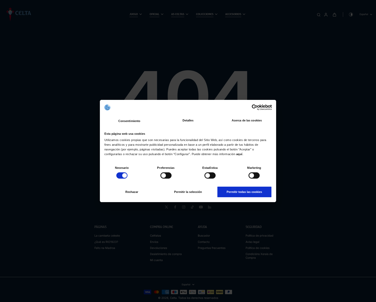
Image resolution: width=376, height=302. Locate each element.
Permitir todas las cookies (244, 191)
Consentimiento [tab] (129, 121)
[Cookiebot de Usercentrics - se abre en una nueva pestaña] (255, 107)
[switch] (166, 175)
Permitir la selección (188, 191)
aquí (239, 154)
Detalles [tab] (188, 120)
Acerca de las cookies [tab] (247, 120)
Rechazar (131, 191)
